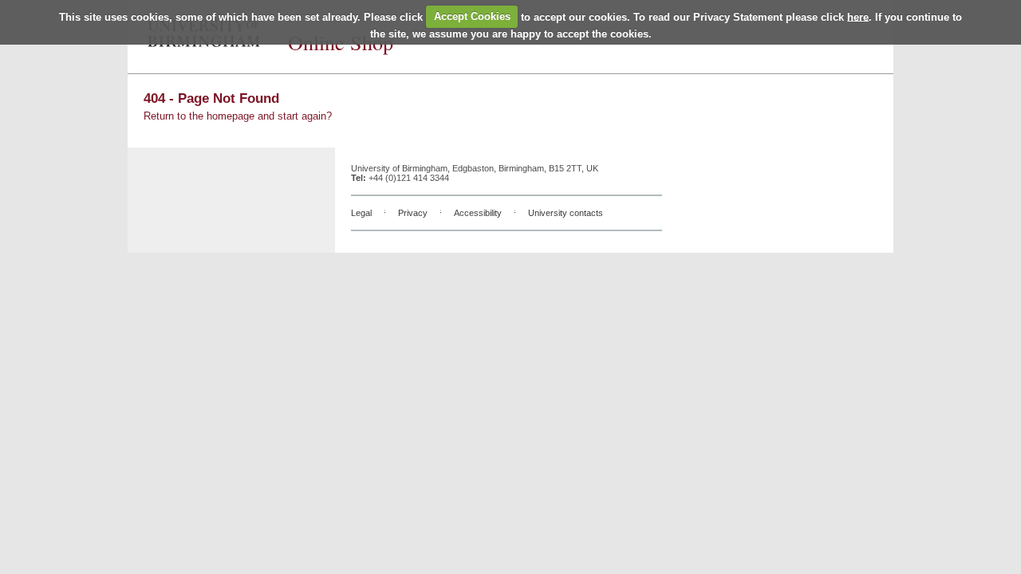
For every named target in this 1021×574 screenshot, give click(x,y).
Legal (361, 213)
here (858, 16)
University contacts (565, 213)
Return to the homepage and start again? (238, 116)
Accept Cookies (472, 16)
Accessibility (478, 213)
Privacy (413, 213)
